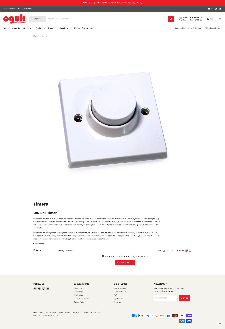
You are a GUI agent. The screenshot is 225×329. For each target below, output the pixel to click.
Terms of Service (64, 312)
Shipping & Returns (213, 28)
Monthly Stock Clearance (85, 28)
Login (212, 19)
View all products (125, 262)
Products (40, 28)
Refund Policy (79, 302)
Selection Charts (14, 9)
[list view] (190, 250)
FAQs (5, 9)
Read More (40, 244)
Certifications (27, 9)
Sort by (61, 251)
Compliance (78, 292)
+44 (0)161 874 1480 (194, 20)
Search (74, 312)
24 (164, 251)
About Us (16, 28)
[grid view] (186, 250)
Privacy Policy (38, 312)
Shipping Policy (50, 312)
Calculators (64, 28)
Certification (78, 295)
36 (168, 251)
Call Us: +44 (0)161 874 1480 (90, 312)
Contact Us (180, 28)
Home (5, 28)
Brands (51, 28)
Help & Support (195, 28)
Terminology (118, 302)
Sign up (184, 297)
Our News (27, 28)
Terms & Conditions (81, 298)
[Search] (171, 19)
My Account (118, 298)
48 (171, 251)
